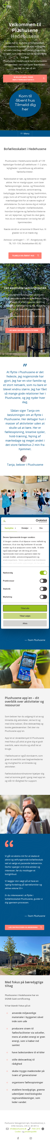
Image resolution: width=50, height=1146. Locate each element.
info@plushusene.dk (18, 1128)
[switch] (43, 581)
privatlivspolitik (30, 1131)
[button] (45, 4)
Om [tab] (41, 528)
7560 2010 (36, 1128)
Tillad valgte (25, 616)
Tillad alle (25, 608)
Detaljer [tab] (25, 528)
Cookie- (18, 1131)
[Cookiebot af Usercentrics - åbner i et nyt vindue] (36, 521)
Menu (26, 133)
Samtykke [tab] (9, 528)
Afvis (25, 623)
